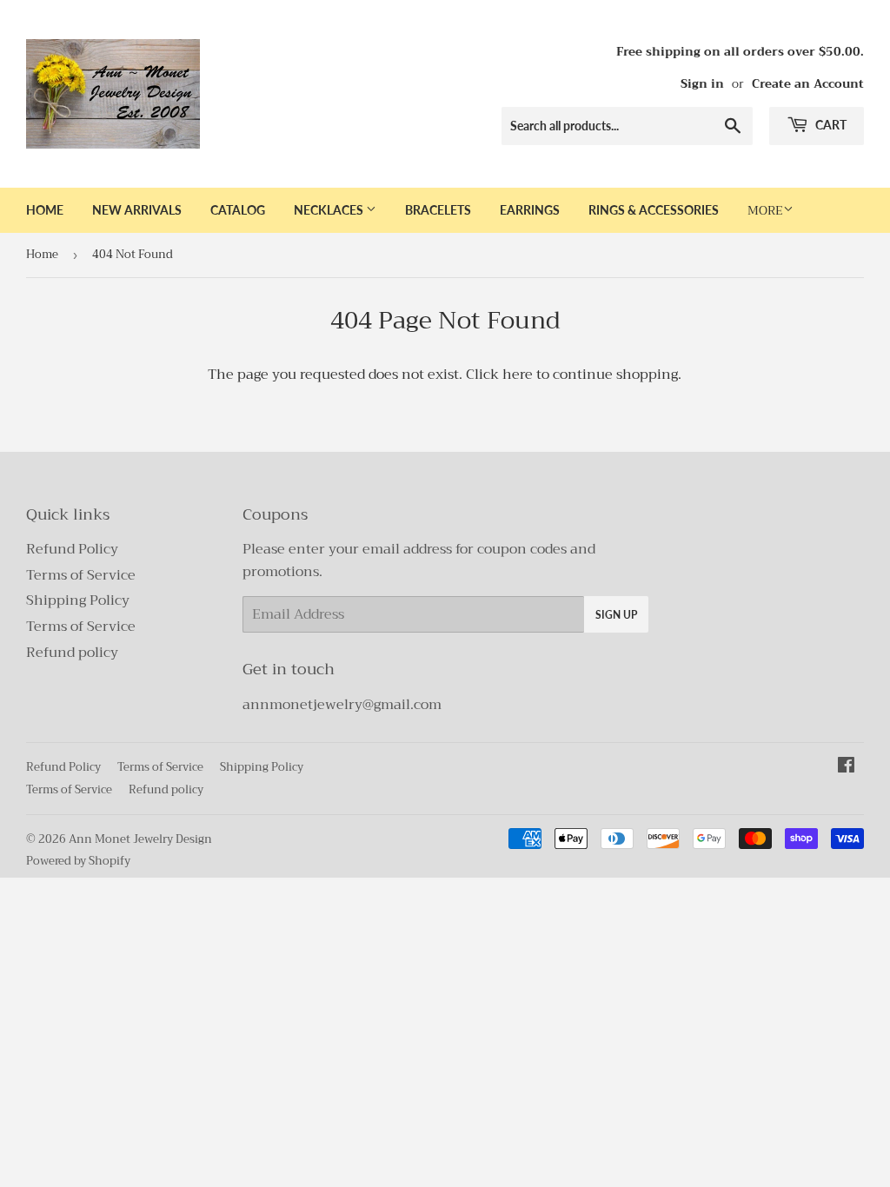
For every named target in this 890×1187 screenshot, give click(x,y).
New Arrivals (137, 209)
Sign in (702, 84)
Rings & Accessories (653, 209)
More (765, 210)
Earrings (530, 209)
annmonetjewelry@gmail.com (342, 705)
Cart (830, 124)
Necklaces (330, 209)
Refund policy (72, 652)
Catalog (237, 209)
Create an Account (808, 84)
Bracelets (438, 209)
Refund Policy (72, 549)
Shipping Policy (78, 600)
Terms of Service (81, 575)
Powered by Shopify (78, 861)
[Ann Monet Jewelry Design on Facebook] (846, 767)
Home (44, 209)
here (517, 374)
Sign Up (616, 614)
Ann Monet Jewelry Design (140, 839)
